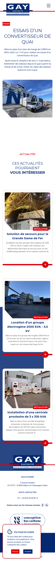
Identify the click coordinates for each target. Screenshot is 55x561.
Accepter (28, 551)
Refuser (15, 551)
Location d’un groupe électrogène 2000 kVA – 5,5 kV (27, 327)
